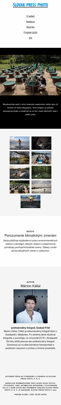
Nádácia (30, 21)
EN (30, 37)
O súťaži (30, 16)
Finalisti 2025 (30, 32)
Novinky (30, 27)
